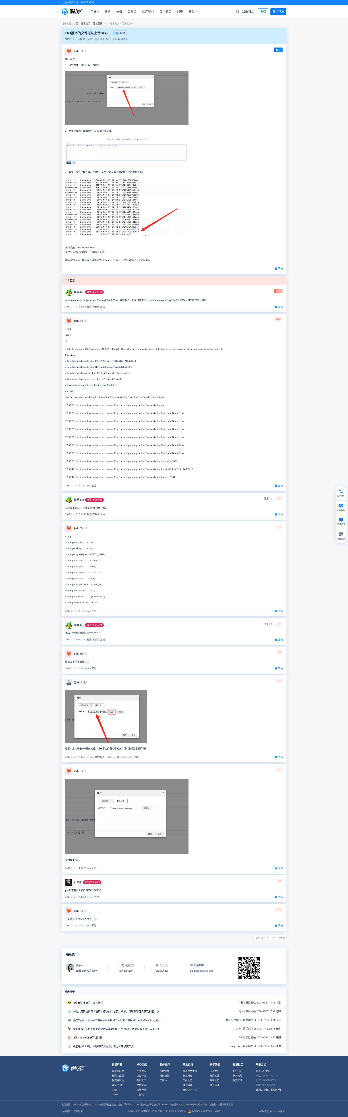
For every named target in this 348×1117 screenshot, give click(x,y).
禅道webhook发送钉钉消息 (87, 1037)
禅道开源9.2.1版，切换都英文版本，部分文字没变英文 (103, 1046)
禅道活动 (214, 1085)
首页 (75, 23)
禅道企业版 (118, 1075)
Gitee (114, 1089)
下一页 (281, 937)
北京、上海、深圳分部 (268, 1090)
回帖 (122, 33)
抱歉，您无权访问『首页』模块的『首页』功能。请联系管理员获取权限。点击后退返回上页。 (118, 1011)
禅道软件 (214, 1075)
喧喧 (120, 1104)
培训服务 (164, 1075)
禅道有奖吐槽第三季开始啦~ (89, 1003)
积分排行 (237, 1070)
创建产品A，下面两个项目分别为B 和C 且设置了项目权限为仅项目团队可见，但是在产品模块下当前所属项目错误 (118, 1020)
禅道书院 (237, 1080)
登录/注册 (248, 11)
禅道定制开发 (190, 1089)
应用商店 (165, 11)
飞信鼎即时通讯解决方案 (221, 1104)
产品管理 (141, 1070)
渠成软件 (128, 1104)
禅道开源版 (118, 1070)
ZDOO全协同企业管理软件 (147, 1104)
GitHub (115, 1094)
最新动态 (214, 1080)
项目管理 (141, 1075)
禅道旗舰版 (118, 1080)
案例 (107, 11)
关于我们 (214, 1070)
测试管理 (141, 1080)
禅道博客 (187, 1085)
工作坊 (163, 1080)
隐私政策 (78, 1111)
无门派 (83, 51)
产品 (93, 11)
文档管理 (141, 1085)
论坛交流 (85, 23)
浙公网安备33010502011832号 (205, 1111)
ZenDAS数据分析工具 (172, 1104)
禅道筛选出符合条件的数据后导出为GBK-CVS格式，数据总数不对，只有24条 (116, 1029)
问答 (180, 11)
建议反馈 (97, 23)
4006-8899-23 (87, 2)
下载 (263, 11)
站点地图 (66, 1111)
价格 (119, 11)
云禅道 (132, 11)
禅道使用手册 (190, 1070)
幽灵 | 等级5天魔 (94, 292)
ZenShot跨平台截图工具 (196, 1104)
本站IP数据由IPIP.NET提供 (272, 1111)
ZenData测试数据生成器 (104, 1104)
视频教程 (187, 1075)
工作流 (140, 1094)
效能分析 (141, 1089)
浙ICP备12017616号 (178, 1111)
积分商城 (237, 1075)
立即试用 (278, 11)
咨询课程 (164, 1070)
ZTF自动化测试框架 (82, 1104)
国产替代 (148, 11)
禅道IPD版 (117, 1085)
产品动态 (187, 1080)
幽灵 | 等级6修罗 (92, 882)
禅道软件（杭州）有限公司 (154, 1111)
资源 (191, 11)
